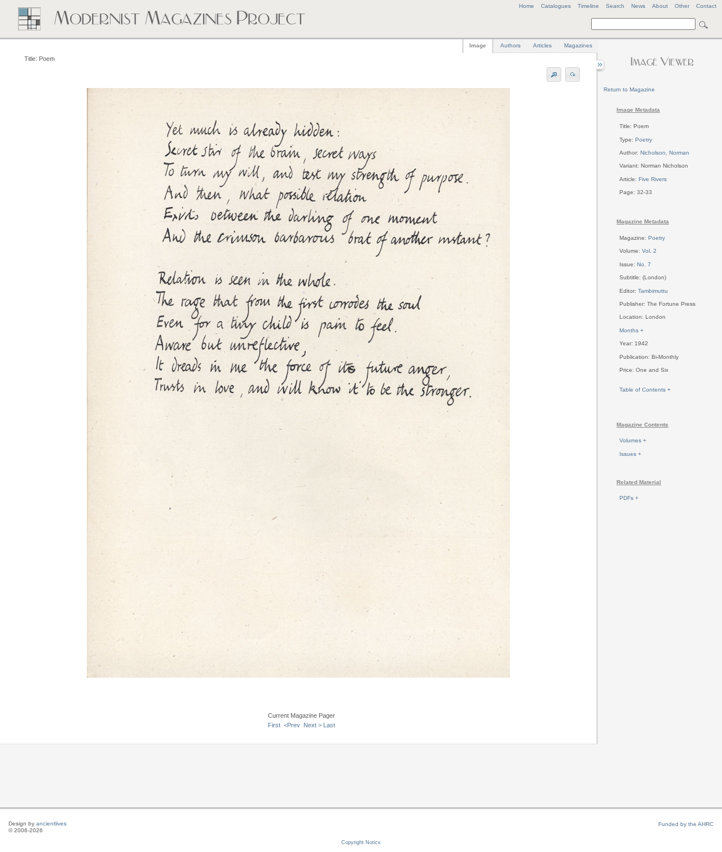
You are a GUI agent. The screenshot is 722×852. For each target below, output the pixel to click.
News (638, 6)
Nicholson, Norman (664, 153)
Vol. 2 (649, 251)
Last (329, 725)
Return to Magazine (629, 89)
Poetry (643, 140)
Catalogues (556, 6)
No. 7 (644, 264)
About (660, 6)
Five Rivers (653, 179)
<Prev (292, 725)
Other (682, 6)
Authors (510, 45)
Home (526, 6)
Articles (542, 45)
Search (615, 6)
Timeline (588, 6)
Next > (312, 725)
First (274, 725)
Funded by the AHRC (686, 824)
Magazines (578, 45)
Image (477, 45)
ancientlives (51, 823)
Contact (706, 6)
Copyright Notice (361, 842)
